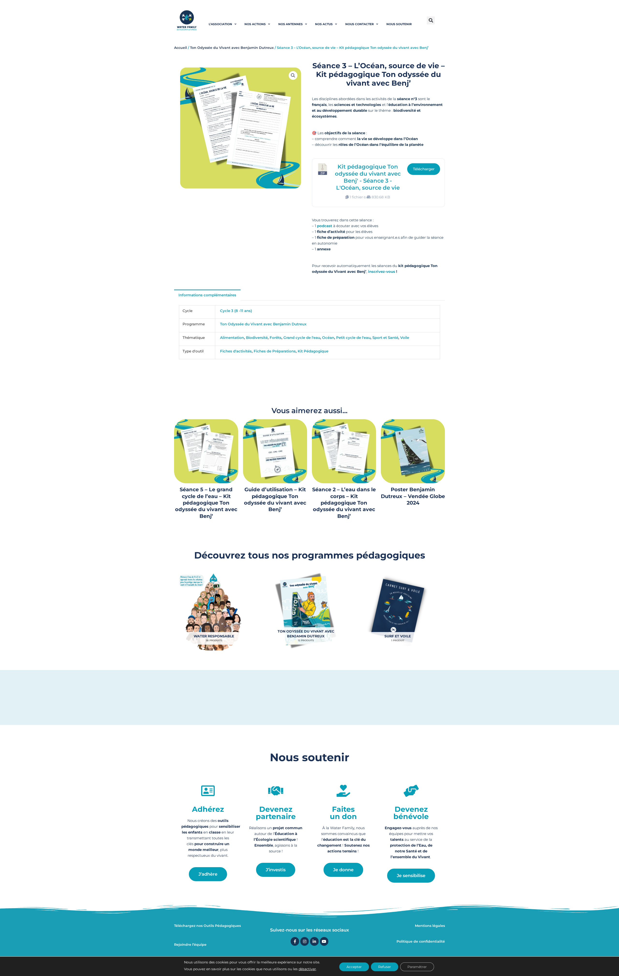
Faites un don (343, 813)
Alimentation (232, 337)
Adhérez (208, 809)
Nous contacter (359, 24)
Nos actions (255, 24)
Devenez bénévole (411, 813)
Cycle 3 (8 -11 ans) (236, 310)
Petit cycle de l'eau (353, 337)
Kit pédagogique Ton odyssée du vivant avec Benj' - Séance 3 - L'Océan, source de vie (368, 177)
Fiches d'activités (236, 351)
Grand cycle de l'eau (301, 337)
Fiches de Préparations (275, 351)
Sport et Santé (385, 337)
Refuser (384, 967)
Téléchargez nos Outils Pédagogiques (207, 926)
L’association (220, 24)
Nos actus (324, 24)
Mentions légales (430, 926)
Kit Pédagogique (313, 351)
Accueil (180, 48)
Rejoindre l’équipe (190, 944)
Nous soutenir (399, 24)
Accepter (354, 967)
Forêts (275, 337)
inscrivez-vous (381, 271)
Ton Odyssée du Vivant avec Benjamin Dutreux (232, 48)
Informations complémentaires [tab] (207, 295)
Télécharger (424, 169)
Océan (328, 337)
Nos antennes (290, 24)
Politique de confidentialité (421, 941)
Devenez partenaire (276, 813)
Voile (404, 337)
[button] (431, 20)
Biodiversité (257, 337)
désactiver (307, 969)
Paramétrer (417, 967)
